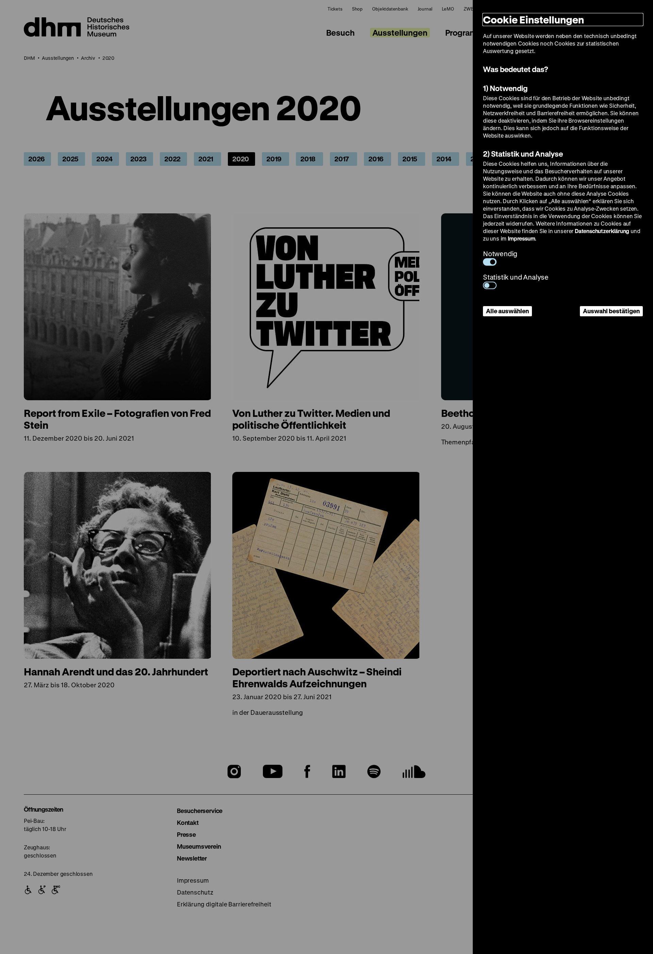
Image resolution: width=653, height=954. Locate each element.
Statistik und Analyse (516, 277)
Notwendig (500, 254)
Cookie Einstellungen (533, 19)
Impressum (521, 238)
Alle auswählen (507, 310)
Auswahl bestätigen (611, 310)
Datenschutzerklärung (602, 231)
